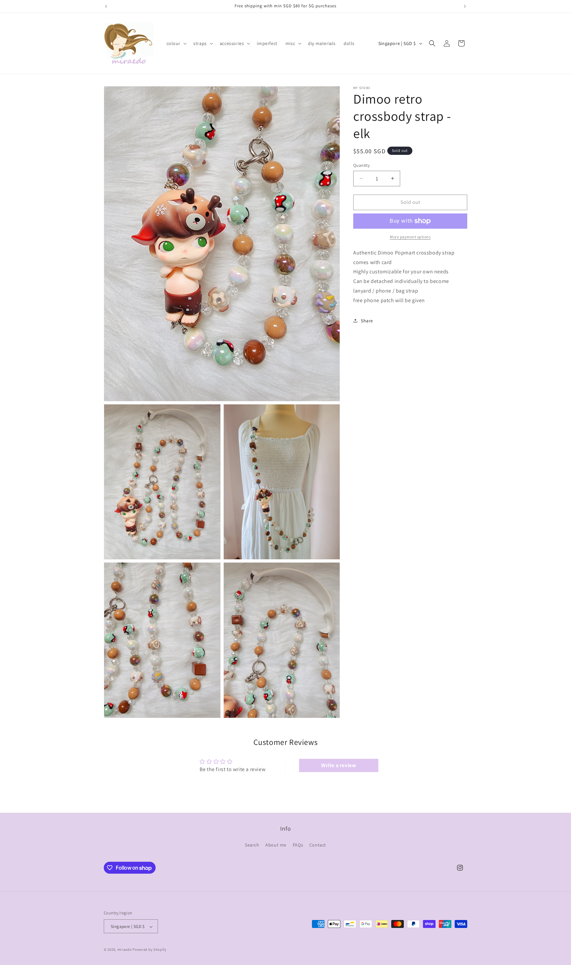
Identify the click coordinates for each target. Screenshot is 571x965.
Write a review (338, 765)
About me (275, 845)
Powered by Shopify (150, 949)
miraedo (124, 949)
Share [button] (367, 321)
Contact (317, 845)
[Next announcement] (465, 6)
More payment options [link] (410, 236)
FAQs (298, 845)
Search (252, 845)
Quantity (361, 165)
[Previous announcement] (106, 6)
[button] (176, 43)
